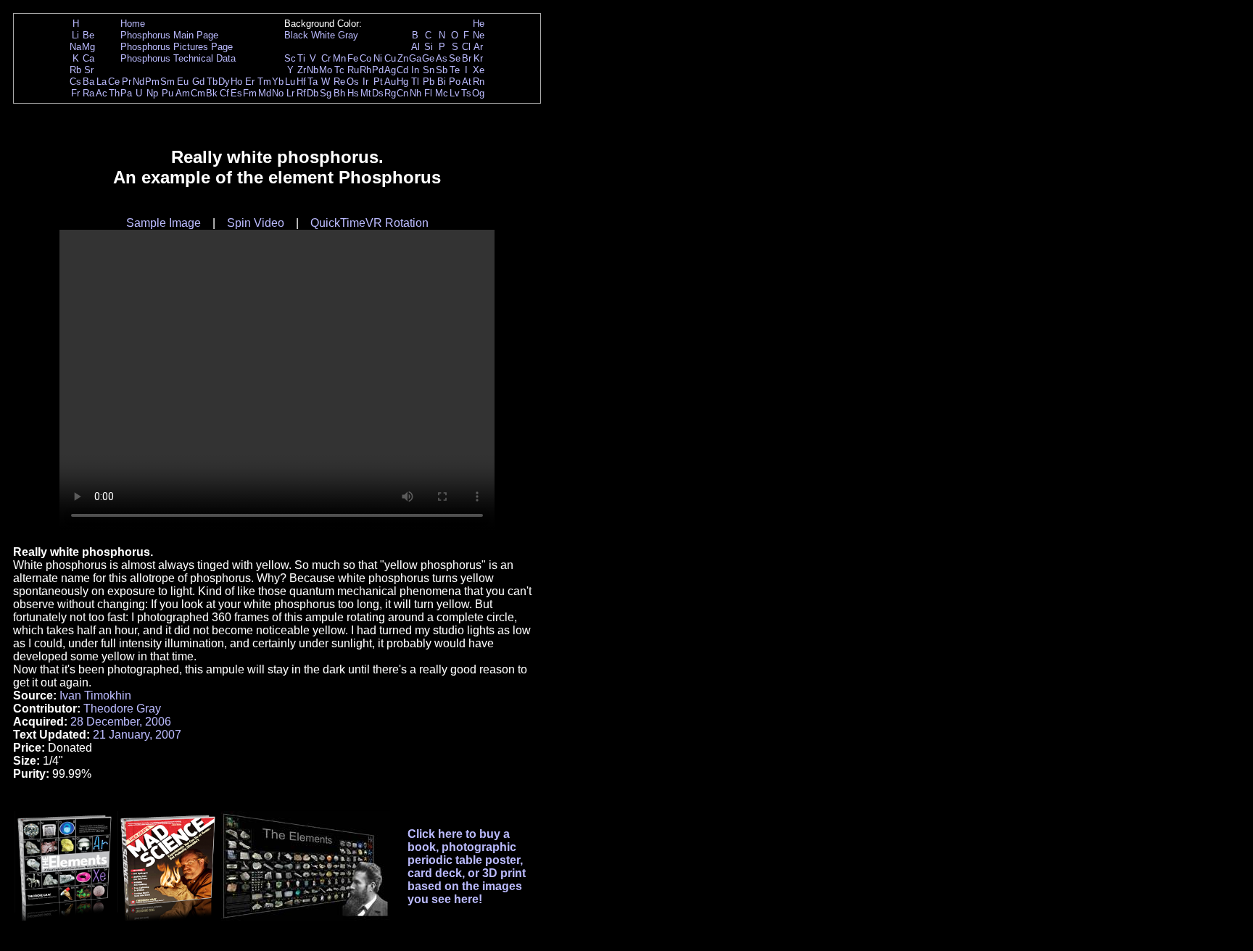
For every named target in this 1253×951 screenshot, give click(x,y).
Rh (365, 70)
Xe (478, 70)
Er (250, 81)
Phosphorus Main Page (169, 35)
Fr (75, 93)
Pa (126, 93)
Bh (339, 93)
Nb (312, 70)
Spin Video (255, 223)
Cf (224, 93)
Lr (290, 93)
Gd (198, 81)
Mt (365, 93)
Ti (301, 58)
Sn (428, 70)
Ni (377, 58)
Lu (290, 81)
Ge (428, 58)
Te (455, 70)
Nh (415, 93)
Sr (89, 70)
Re (339, 81)
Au (390, 81)
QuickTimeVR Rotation (369, 223)
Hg (402, 81)
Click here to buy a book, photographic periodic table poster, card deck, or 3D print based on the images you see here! (467, 866)
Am (182, 93)
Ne (478, 35)
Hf (301, 81)
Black (296, 35)
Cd (402, 70)
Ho (236, 81)
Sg (325, 93)
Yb (278, 81)
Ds (378, 93)
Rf (301, 93)
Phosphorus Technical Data (178, 58)
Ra (88, 93)
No (278, 93)
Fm (250, 93)
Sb (441, 70)
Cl (466, 46)
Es (236, 93)
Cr (326, 58)
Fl (428, 93)
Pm (152, 81)
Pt (378, 81)
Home (132, 23)
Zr (301, 70)
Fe (352, 58)
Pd (378, 70)
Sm (167, 81)
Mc (441, 93)
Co (365, 58)
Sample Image (163, 223)
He (478, 23)
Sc (290, 58)
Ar (478, 46)
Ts (466, 93)
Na (75, 46)
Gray (348, 35)
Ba (88, 81)
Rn (478, 81)
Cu (390, 58)
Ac (101, 93)
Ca (88, 58)
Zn (402, 58)
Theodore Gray (122, 708)
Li (75, 35)
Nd (138, 81)
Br (466, 58)
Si (428, 46)
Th (114, 93)
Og (478, 93)
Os (353, 81)
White (323, 35)
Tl (415, 81)
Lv (455, 93)
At (466, 81)
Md (264, 93)
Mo (325, 70)
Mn (339, 58)
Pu (167, 93)
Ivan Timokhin (95, 695)
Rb (75, 70)
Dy (224, 81)
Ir (365, 81)
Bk (212, 93)
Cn (402, 93)
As (441, 58)
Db (312, 93)
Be (88, 35)
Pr (126, 81)
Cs (75, 81)
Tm (264, 81)
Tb (212, 81)
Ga (415, 58)
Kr (478, 58)
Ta (312, 81)
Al (415, 46)
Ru (353, 70)
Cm (198, 93)
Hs (353, 93)
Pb (428, 81)
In (415, 70)
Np (152, 93)
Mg (88, 46)
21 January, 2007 (137, 734)
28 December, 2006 (120, 721)
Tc (339, 70)
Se (454, 58)
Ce (114, 81)
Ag (390, 70)
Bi (441, 81)
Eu (183, 81)
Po (454, 81)
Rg (390, 93)
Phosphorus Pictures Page (176, 46)
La (101, 81)
